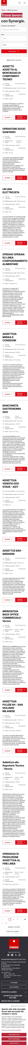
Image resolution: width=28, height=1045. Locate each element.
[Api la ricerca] (19, 3)
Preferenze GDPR (14, 1034)
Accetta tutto (14, 1043)
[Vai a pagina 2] (2, 923)
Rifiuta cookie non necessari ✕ (18, 1006)
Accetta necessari (14, 1039)
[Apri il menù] (24, 3)
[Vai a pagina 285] (6, 923)
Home (4, 10)
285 (25, 920)
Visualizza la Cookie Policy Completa (11, 1030)
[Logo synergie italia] (4, 3)
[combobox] (14, 45)
